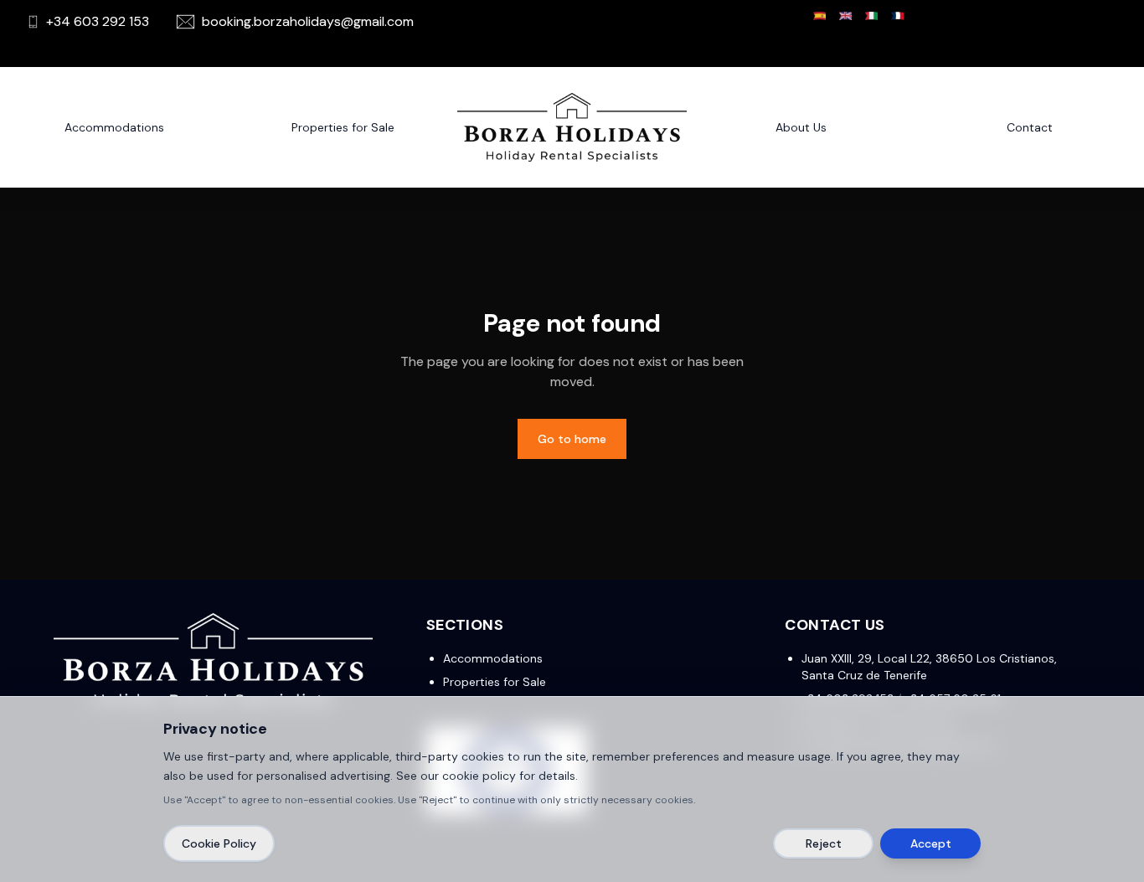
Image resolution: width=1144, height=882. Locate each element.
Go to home (572, 438)
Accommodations (114, 127)
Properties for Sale (494, 681)
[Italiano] (871, 16)
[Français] (897, 16)
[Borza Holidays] (571, 127)
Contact (1030, 127)
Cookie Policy (219, 843)
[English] (845, 16)
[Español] (819, 16)
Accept (930, 843)
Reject (824, 843)
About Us (801, 127)
